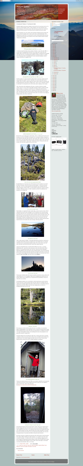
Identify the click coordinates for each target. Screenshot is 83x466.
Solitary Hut (18, 446)
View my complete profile (56, 111)
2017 (54, 75)
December (56, 57)
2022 (54, 50)
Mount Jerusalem (35, 445)
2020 (54, 53)
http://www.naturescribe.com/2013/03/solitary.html (27, 384)
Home (33, 455)
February (55, 72)
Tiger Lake (23, 446)
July (54, 62)
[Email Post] (31, 443)
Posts (54, 23)
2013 (54, 81)
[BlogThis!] (34, 443)
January (55, 73)
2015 (54, 78)
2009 (54, 87)
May (55, 65)
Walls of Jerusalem (28, 446)
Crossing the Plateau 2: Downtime (60, 70)
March (55, 66)
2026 (54, 44)
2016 (54, 77)
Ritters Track (44, 445)
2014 (54, 80)
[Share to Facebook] (36, 443)
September (56, 59)
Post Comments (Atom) (25, 457)
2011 (54, 84)
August (55, 60)
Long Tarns (29, 445)
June (55, 63)
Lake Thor (21, 445)
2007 (54, 90)
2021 (54, 52)
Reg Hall (40, 445)
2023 (54, 49)
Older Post (46, 455)
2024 (54, 47)
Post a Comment (21, 450)
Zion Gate (34, 446)
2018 (54, 56)
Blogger (53, 461)
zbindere (45, 461)
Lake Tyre (25, 445)
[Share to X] (35, 443)
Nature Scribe (23, 6)
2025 (54, 46)
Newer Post (19, 455)
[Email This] (32, 443)
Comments (55, 25)
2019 (54, 55)
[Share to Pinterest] (37, 443)
